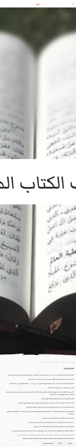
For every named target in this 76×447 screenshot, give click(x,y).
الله (36, 379)
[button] (73, 3)
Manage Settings (48, 443)
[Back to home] (38, 3)
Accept (70, 443)
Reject (61, 443)
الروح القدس (32, 383)
